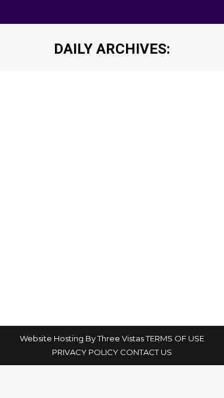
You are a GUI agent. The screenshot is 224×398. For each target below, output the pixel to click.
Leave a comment (62, 247)
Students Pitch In (82, 212)
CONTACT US (146, 352)
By (90, 233)
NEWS (39, 233)
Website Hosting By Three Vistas (82, 338)
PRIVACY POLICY (85, 352)
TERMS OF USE (175, 338)
